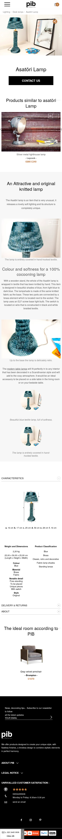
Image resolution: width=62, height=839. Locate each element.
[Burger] (7, 4)
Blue (46, 551)
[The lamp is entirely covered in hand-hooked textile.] (31, 436)
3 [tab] (35, 51)
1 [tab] (26, 51)
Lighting (6, 11)
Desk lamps (18, 11)
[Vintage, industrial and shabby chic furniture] (31, 4)
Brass (45, 555)
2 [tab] (31, 51)
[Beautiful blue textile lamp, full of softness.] (31, 400)
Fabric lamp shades (46, 562)
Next (60, 35)
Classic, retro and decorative (46, 559)
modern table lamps (17, 368)
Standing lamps (46, 566)
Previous (2, 35)
